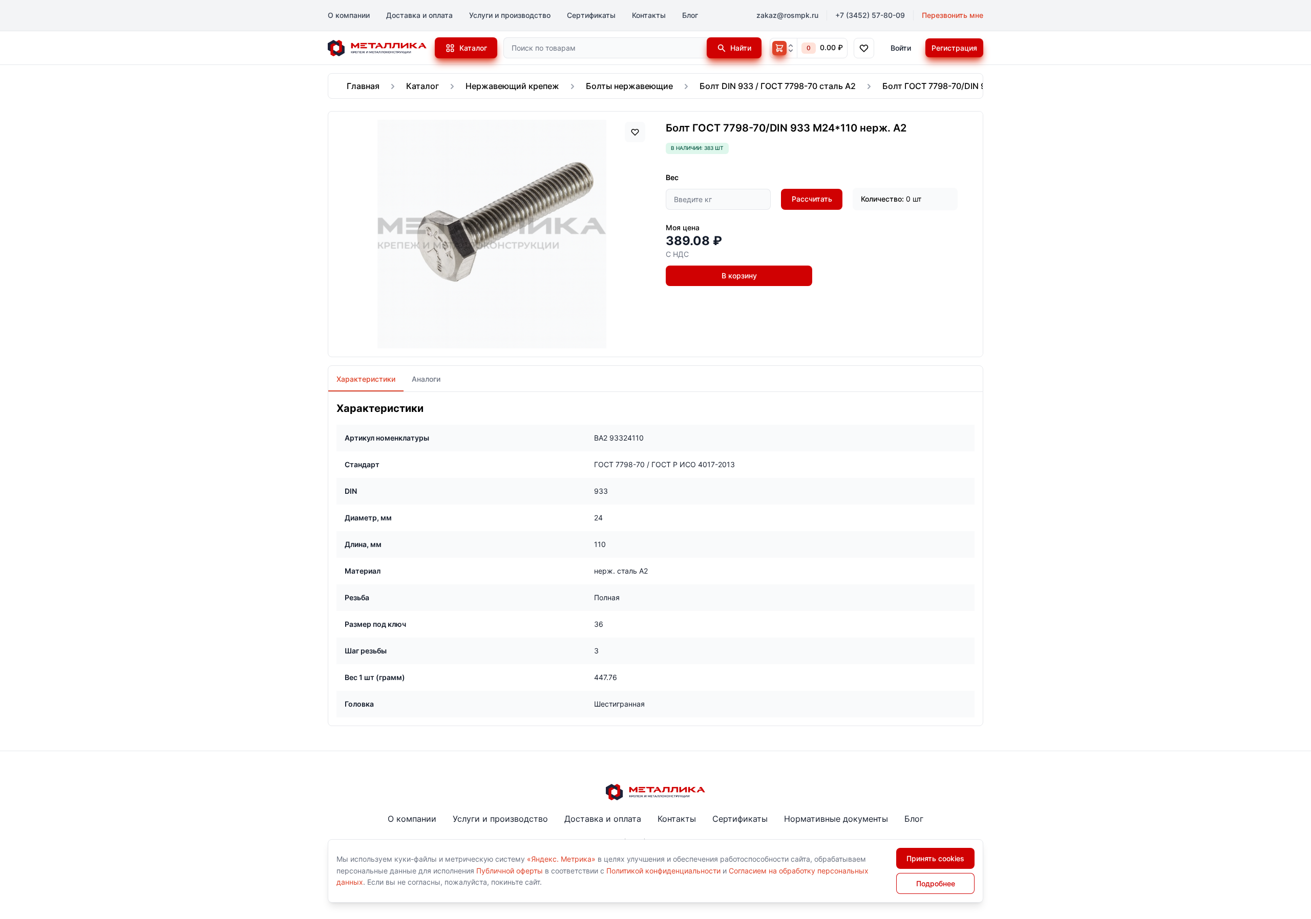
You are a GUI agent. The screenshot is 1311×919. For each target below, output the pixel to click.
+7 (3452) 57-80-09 (870, 15)
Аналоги (426, 379)
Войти (901, 47)
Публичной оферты (509, 870)
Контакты (649, 15)
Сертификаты (591, 15)
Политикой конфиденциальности (663, 870)
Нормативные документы (836, 819)
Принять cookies (935, 858)
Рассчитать (812, 198)
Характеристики (365, 379)
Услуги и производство (510, 15)
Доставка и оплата (419, 15)
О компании (349, 15)
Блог (690, 15)
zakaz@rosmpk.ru (787, 15)
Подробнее (935, 883)
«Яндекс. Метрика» (561, 859)
